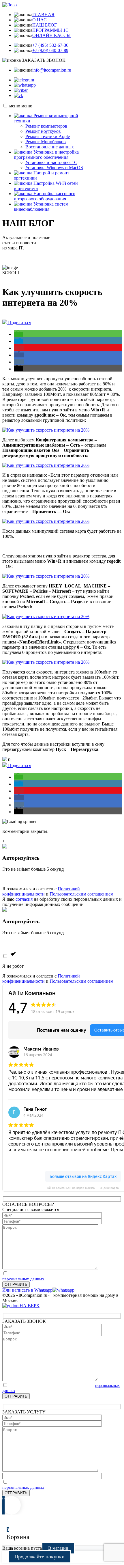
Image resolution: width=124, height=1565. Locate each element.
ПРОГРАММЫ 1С (50, 30)
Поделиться (19, 322)
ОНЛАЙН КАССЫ (51, 35)
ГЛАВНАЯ (43, 14)
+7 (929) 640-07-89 (50, 50)
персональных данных (23, 1279)
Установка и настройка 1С (51, 162)
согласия (24, 899)
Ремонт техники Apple (47, 136)
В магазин (58, 1548)
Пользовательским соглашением (81, 893)
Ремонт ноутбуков (43, 131)
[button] (18, 334)
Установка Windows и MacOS (54, 167)
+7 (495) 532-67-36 (50, 45)
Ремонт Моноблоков (45, 141)
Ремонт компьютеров (46, 126)
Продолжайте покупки (39, 1557)
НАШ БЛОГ (44, 25)
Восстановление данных (49, 146)
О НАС (39, 19)
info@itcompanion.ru (51, 70)
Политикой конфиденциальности (41, 891)
